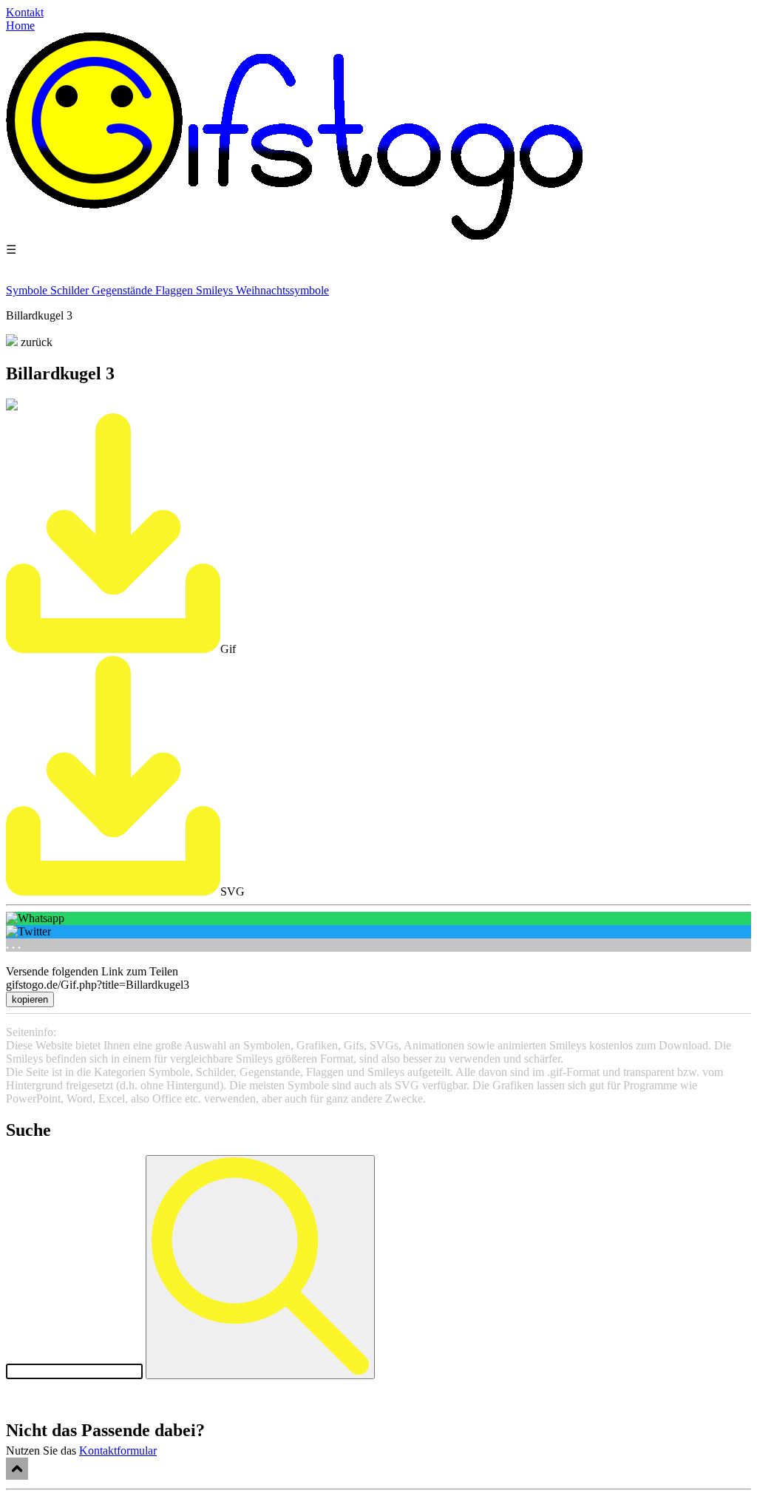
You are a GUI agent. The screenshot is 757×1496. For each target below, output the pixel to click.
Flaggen (175, 290)
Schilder (71, 290)
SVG (232, 891)
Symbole (28, 290)
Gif (228, 649)
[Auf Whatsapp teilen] (378, 918)
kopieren (30, 999)
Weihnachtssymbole (282, 290)
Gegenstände (123, 290)
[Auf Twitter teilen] (378, 931)
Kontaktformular (118, 1450)
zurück (35, 342)
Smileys (216, 290)
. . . (13, 944)
